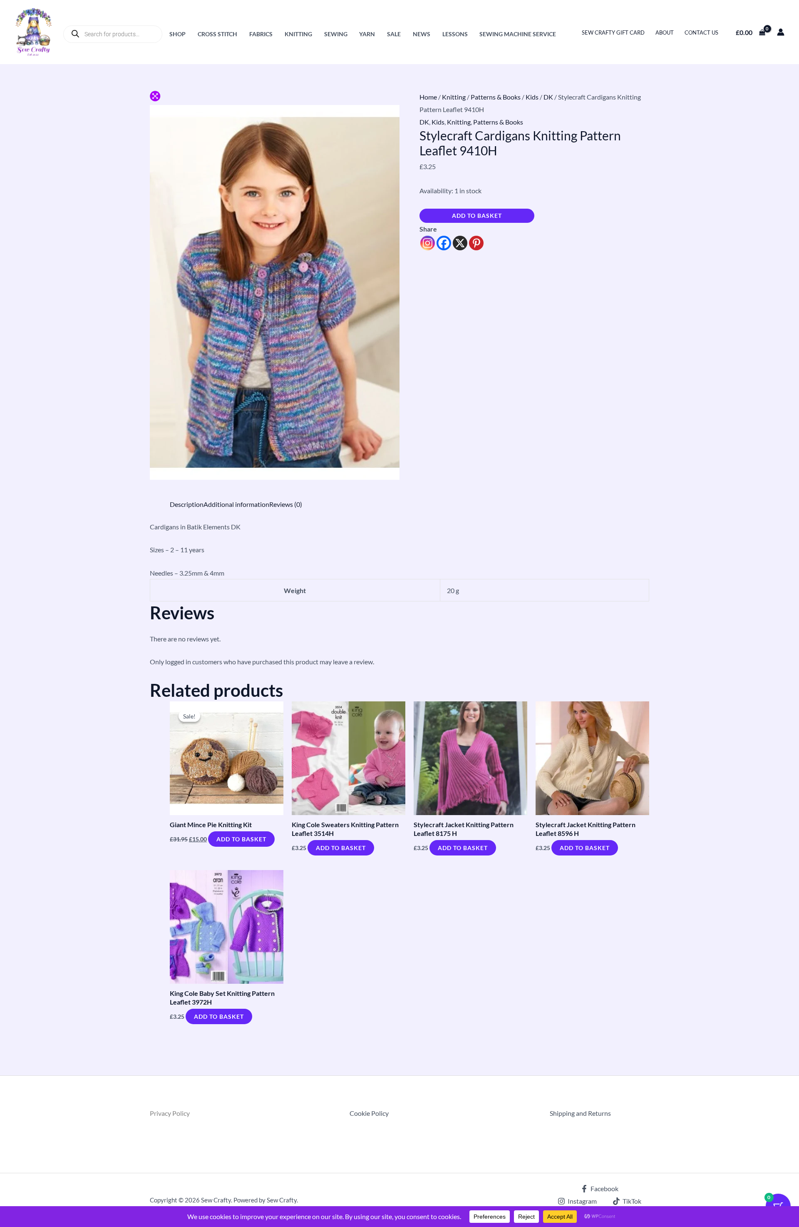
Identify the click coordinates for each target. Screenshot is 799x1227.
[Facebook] (444, 243)
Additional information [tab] (236, 504)
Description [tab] (186, 504)
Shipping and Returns (580, 1113)
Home (428, 97)
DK (548, 97)
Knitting (298, 33)
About (664, 32)
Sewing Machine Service (517, 33)
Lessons (455, 33)
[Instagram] (427, 243)
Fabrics (261, 33)
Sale (394, 33)
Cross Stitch (217, 33)
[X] (460, 243)
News (421, 33)
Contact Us (701, 32)
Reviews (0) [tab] (285, 504)
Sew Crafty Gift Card (613, 32)
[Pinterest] (476, 243)
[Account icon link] (780, 32)
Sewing (335, 33)
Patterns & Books (496, 97)
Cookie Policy (369, 1113)
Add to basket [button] (241, 839)
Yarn (367, 33)
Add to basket (477, 215)
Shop (177, 33)
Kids (532, 97)
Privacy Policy (170, 1113)
